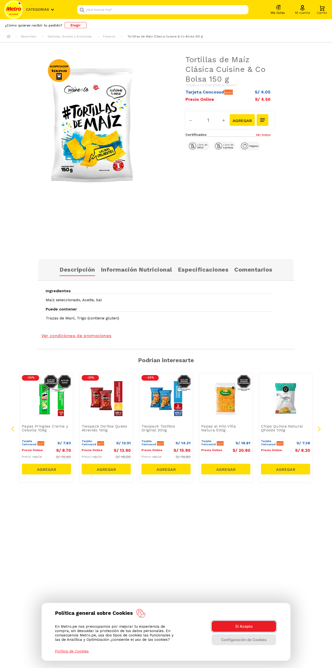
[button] (302, 10)
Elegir (75, 25)
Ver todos (263, 135)
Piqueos (109, 36)
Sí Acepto (244, 626)
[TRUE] (46, 469)
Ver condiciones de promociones (76, 335)
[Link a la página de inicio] (8, 36)
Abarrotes (28, 36)
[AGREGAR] (242, 120)
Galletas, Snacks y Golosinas (70, 36)
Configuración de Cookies (244, 639)
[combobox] (162, 9)
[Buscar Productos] (244, 9)
